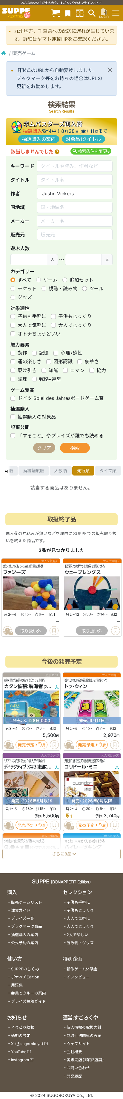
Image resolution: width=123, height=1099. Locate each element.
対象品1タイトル (83, 139)
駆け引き (27, 370)
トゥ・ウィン (75, 686)
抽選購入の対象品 (37, 417)
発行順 (83, 470)
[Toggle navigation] (116, 13)
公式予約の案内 (24, 943)
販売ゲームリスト (26, 902)
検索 (75, 448)
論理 (22, 379)
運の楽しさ (29, 361)
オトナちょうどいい (39, 334)
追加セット (81, 280)
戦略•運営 (50, 379)
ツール (96, 288)
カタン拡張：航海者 (23, 686)
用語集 (17, 985)
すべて (24, 280)
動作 (22, 353)
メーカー (20, 221)
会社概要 (74, 1052)
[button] (57, 152)
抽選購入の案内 (39, 139)
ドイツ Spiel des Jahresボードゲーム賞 (61, 398)
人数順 (60, 470)
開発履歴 (74, 1076)
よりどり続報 (22, 1027)
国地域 (17, 207)
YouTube (18, 1052)
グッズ (25, 297)
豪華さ (91, 361)
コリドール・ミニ (81, 766)
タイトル (20, 180)
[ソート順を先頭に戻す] (6, 471)
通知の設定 (20, 1035)
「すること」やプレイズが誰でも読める (61, 436)
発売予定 (26, 744)
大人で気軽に (32, 325)
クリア (44, 448)
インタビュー (78, 977)
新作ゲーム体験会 (82, 969)
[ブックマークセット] (67, 13)
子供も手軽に (32, 316)
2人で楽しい (77, 935)
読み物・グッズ (80, 943)
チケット (27, 288)
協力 (101, 370)
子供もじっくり (75, 316)
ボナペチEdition (25, 977)
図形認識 (63, 361)
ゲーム (50, 280)
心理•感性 (71, 353)
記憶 (44, 353)
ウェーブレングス (82, 572)
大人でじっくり (75, 325)
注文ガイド (20, 910)
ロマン (77, 370)
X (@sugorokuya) (27, 1044)
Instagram (20, 1060)
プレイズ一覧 (22, 918)
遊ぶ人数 (20, 248)
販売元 (17, 235)
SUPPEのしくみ (25, 969)
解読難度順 (33, 470)
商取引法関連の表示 (84, 1035)
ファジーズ (14, 572)
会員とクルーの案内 (28, 993)
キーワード (22, 166)
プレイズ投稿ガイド (28, 1001)
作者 (15, 194)
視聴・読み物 (63, 288)
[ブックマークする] (54, 630)
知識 (53, 370)
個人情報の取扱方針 (84, 1027)
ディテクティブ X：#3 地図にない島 (30, 766)
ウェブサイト (78, 1044)
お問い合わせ (78, 1068)
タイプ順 (108, 470)
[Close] (110, 70)
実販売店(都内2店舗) (85, 1060)
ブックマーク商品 (26, 926)
